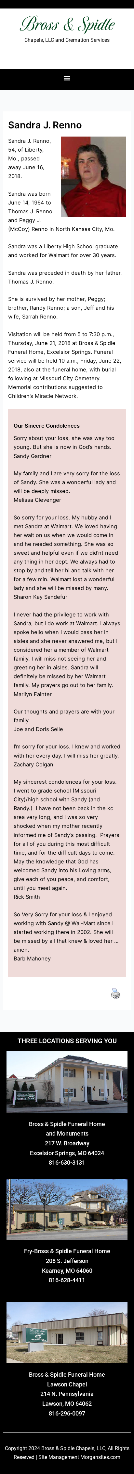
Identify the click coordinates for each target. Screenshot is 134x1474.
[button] (67, 78)
